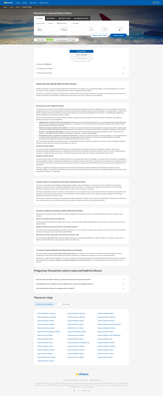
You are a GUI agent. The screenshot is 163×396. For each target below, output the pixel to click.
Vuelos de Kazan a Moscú (105, 331)
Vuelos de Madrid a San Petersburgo (109, 335)
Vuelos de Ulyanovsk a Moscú (76, 331)
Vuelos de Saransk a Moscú (45, 328)
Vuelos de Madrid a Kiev (105, 339)
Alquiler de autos (44, 3)
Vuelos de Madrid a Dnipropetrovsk (78, 342)
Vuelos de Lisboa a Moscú (106, 353)
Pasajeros (121, 28)
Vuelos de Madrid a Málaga (45, 324)
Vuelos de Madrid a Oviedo (45, 321)
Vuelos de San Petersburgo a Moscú (48, 331)
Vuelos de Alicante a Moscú (76, 350)
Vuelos (18, 3)
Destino (65, 28)
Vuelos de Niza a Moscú (105, 357)
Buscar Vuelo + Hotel (99, 35)
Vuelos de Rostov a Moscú (75, 324)
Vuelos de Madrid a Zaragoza (46, 313)
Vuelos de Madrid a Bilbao (106, 313)
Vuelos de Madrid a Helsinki (76, 346)
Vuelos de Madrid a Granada (106, 317)
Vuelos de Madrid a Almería (106, 321)
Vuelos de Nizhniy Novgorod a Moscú (109, 324)
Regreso (105, 28)
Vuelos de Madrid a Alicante (76, 317)
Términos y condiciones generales (71, 380)
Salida (91, 28)
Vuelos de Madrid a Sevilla (75, 321)
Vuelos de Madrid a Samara (106, 342)
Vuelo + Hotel (33, 3)
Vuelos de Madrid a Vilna (45, 342)
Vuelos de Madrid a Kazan (75, 339)
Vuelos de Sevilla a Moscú (106, 350)
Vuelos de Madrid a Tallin (45, 346)
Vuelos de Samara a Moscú (75, 335)
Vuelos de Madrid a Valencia (76, 313)
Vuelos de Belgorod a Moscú (106, 328)
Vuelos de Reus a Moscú (44, 353)
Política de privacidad (95, 380)
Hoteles (24, 3)
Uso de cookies (84, 380)
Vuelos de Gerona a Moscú (75, 357)
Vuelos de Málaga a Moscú (75, 353)
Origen (39, 28)
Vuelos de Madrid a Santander (46, 317)
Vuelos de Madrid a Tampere (106, 346)
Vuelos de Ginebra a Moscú (45, 361)
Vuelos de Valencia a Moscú (46, 350)
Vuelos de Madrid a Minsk (45, 339)
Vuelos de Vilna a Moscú (44, 335)
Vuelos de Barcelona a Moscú (46, 357)
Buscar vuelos (118, 35)
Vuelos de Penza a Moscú (75, 328)
